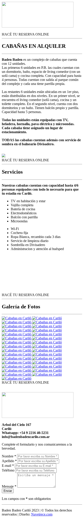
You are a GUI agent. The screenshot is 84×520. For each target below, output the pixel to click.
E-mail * (8, 465)
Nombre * (9, 456)
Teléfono (8, 470)
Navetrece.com (41, 514)
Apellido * (9, 461)
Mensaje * (9, 486)
